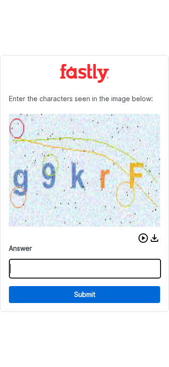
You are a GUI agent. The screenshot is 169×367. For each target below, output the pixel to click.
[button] (143, 238)
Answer (20, 248)
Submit (84, 294)
